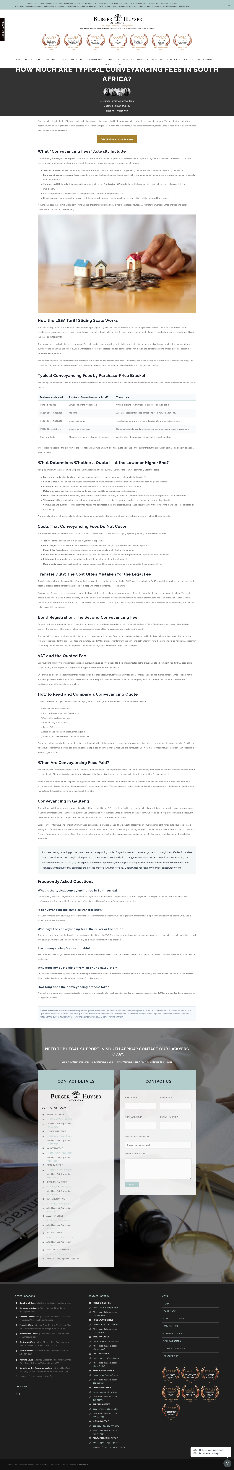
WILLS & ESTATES (172, 1341)
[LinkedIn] (20, 1394)
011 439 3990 (52, 1220)
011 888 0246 (52, 1119)
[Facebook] (16, 1394)
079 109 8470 (66, 1254)
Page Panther (83, 1464)
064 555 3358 (66, 1153)
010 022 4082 (52, 1237)
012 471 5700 (52, 1170)
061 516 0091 (66, 1136)
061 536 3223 (65, 1186)
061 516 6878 (66, 1119)
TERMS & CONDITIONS (174, 1348)
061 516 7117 (66, 1203)
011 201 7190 (70, 862)
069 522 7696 (52, 1127)
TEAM (166, 1304)
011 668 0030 (52, 1136)
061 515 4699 (66, 1220)
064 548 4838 (66, 1170)
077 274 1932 (51, 1245)
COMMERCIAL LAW (172, 1333)
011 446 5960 (52, 1254)
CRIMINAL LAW (170, 1326)
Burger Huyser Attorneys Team (118, 101)
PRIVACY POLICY (171, 1356)
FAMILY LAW (169, 1311)
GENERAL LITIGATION (174, 1319)
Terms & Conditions (62, 1464)
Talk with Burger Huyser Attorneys (117, 139)
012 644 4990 (52, 1203)
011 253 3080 (52, 1153)
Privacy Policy (45, 1464)
